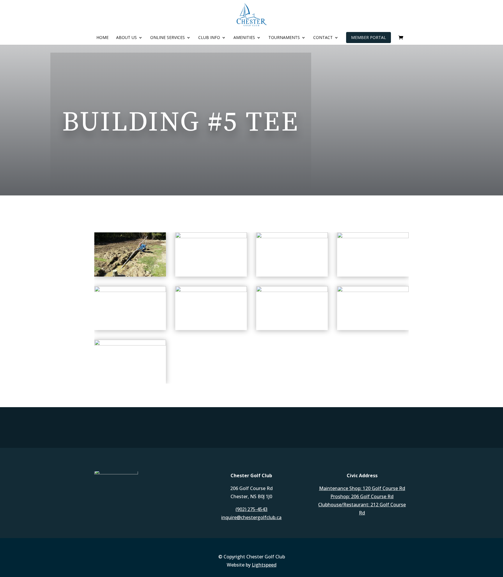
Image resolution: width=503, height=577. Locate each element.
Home (102, 37)
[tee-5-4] (292, 290)
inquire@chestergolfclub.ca (251, 517)
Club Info (209, 37)
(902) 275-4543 (251, 509)
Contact (323, 37)
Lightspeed (264, 565)
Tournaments (284, 37)
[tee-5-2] (130, 344)
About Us (126, 37)
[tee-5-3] (373, 290)
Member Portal (368, 37)
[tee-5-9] (211, 236)
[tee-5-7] (373, 236)
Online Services (167, 37)
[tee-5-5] (211, 290)
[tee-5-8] (292, 236)
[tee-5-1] (130, 275)
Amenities (244, 37)
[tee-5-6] (130, 290)
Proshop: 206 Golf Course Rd (362, 496)
